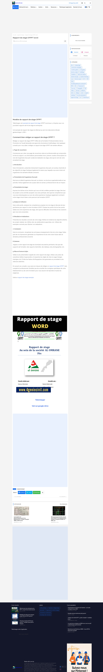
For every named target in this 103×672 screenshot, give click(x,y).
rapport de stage (20, 34)
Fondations (73, 74)
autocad (77, 90)
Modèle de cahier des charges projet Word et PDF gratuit (27, 615)
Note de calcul (78, 79)
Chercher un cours (77, 7)
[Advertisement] (51, 20)
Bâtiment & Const (23, 7)
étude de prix (86, 97)
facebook (76, 52)
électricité (42, 610)
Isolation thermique (84, 76)
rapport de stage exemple (26, 277)
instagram (87, 52)
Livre (72, 79)
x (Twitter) (75, 55)
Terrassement (81, 85)
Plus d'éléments (63, 504)
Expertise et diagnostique (54, 607)
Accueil (14, 34)
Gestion (40, 7)
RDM (72, 85)
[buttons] (82, 3)
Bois (72, 65)
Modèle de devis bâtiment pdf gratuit (77, 613)
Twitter (30, 492)
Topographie (79, 88)
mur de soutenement (81, 95)
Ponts (72, 81)
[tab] (15, 7)
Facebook (22, 492)
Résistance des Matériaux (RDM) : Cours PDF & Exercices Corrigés (79, 630)
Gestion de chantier (82, 74)
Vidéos (72, 90)
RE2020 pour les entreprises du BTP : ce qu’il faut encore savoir (27, 609)
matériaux (73, 95)
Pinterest (86, 55)
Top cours (73, 88)
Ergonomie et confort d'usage (52, 610)
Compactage (77, 65)
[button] (86, 7)
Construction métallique (76, 67)
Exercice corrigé (74, 72)
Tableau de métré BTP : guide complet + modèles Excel (80, 618)
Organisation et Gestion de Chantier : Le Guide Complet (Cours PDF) (79, 608)
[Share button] (42, 492)
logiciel (86, 92)
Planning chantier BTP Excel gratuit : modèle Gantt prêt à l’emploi (27, 622)
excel (82, 92)
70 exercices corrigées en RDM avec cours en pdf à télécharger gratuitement (79, 624)
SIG (75, 85)
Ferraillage (82, 72)
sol (80, 97)
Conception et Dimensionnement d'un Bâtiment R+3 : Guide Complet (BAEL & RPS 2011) (21, 518)
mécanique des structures (45, 614)
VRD (85, 88)
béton (72, 92)
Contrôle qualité (74, 69)
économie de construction (45, 612)
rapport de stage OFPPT (56, 266)
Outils (46, 7)
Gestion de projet (74, 76)
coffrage (77, 92)
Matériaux (33, 7)
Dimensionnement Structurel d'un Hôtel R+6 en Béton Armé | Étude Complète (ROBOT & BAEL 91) (58, 518)
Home (16, 7)
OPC (84, 79)
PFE (87, 79)
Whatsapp (37, 492)
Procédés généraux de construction (78, 83)
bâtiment (83, 90)
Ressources (53, 7)
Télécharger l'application (65, 7)
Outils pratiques (43, 607)
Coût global (82, 69)
